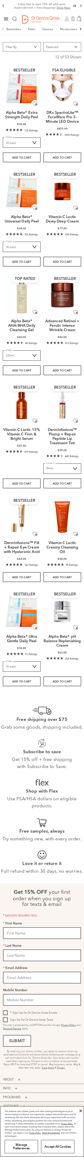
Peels (31, 29)
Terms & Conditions (51, 1132)
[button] (3, 6)
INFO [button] (6, 1088)
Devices (47, 29)
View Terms (48, 1067)
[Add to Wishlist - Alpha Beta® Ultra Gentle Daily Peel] (35, 627)
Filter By (11, 47)
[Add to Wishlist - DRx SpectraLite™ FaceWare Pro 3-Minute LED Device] (75, 104)
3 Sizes (9, 137)
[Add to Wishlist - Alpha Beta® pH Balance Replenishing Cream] (75, 627)
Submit (17, 1041)
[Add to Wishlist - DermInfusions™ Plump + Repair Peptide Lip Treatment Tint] (75, 421)
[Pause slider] (75, 6)
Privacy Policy (68, 1025)
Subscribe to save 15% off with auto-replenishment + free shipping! (42, 5)
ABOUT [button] (8, 1079)
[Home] (41, 19)
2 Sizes (9, 350)
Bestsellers (13, 29)
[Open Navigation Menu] (6, 19)
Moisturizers (68, 29)
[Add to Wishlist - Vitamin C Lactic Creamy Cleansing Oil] (75, 534)
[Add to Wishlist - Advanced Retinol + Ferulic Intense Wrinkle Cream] (75, 312)
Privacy (61, 1067)
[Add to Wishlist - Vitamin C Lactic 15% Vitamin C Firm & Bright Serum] (35, 421)
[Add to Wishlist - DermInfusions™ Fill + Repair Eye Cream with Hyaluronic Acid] (35, 534)
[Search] (14, 19)
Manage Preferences (21, 1146)
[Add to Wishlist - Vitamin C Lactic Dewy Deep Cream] (75, 208)
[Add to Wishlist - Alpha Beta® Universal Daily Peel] (35, 208)
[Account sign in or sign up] (67, 19)
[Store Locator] (72, 19)
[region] (42, 1131)
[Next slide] (81, 29)
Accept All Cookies (58, 1146)
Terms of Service (12, 1028)
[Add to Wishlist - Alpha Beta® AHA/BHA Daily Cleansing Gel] (35, 312)
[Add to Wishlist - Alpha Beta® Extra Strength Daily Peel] (35, 104)
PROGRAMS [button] (12, 1097)
